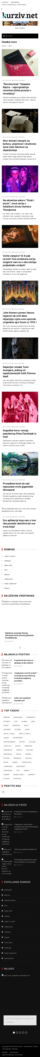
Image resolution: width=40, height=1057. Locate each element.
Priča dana (8, 942)
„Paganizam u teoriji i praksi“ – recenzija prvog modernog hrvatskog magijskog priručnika (26, 827)
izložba (18, 729)
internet (7, 729)
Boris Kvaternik (19, 80)
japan (27, 729)
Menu (9, 36)
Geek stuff (8, 565)
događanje (30, 717)
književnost (18, 737)
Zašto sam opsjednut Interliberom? (25, 849)
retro (5, 762)
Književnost (8, 579)
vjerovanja (8, 770)
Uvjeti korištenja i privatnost (14, 4)
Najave (6, 588)
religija (28, 758)
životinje (17, 778)
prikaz (18, 754)
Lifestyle (7, 561)
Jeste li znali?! (9, 556)
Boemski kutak (9, 900)
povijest (29, 750)
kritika (22, 742)
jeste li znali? (25, 733)
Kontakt (5, 2)
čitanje (6, 778)
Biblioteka (8, 890)
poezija (19, 750)
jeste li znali (9, 733)
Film (5, 570)
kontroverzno (9, 742)
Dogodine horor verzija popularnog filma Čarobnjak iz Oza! (19, 433)
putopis (6, 758)
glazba (24, 721)
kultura (32, 742)
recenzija (17, 758)
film (15, 721)
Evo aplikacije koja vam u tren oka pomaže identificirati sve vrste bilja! (19, 523)
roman (14, 762)
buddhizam (18, 717)
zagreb (6, 774)
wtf (18, 770)
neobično (28, 746)
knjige (6, 737)
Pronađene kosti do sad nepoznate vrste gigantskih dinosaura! (18, 486)
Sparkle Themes (11, 1049)
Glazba (7, 574)
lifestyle (7, 746)
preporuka (7, 754)
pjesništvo (7, 750)
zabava (26, 770)
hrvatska (16, 725)
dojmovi (6, 721)
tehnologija (26, 762)
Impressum (15, 2)
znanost (31, 774)
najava (18, 746)
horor (5, 725)
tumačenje (7, 766)
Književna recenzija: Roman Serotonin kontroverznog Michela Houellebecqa (19, 635)
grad (33, 721)
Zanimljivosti (9, 958)
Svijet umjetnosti (10, 584)
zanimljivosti (18, 774)
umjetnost (20, 766)
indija (26, 725)
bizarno (6, 717)
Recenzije (7, 948)
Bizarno (7, 895)
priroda (28, 754)
